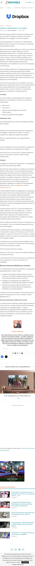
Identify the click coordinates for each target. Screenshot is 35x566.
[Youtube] (29, 2)
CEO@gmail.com (19, 185)
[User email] (22, 353)
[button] (1, 384)
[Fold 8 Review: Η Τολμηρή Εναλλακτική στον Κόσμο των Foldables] (5, 535)
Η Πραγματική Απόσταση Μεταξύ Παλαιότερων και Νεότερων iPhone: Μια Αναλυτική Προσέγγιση (21, 504)
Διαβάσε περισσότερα (18, 564)
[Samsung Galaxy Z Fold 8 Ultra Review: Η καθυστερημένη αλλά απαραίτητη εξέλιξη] (5, 525)
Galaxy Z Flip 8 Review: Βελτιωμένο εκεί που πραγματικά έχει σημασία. (23, 513)
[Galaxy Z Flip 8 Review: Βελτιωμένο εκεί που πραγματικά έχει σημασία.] (5, 515)
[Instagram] (27, 2)
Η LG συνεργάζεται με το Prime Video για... (17, 396)
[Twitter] (20, 353)
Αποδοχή (25, 562)
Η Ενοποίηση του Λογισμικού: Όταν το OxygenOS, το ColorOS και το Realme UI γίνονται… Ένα (23, 493)
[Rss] (23, 549)
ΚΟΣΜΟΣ (9, 7)
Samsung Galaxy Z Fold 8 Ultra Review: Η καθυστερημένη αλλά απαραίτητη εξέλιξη (22, 524)
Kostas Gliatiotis (12, 30)
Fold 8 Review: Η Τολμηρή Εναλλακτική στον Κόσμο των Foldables (22, 533)
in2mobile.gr (5, 349)
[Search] (33, 2)
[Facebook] (13, 353)
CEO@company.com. (5, 187)
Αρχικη (1, 7)
